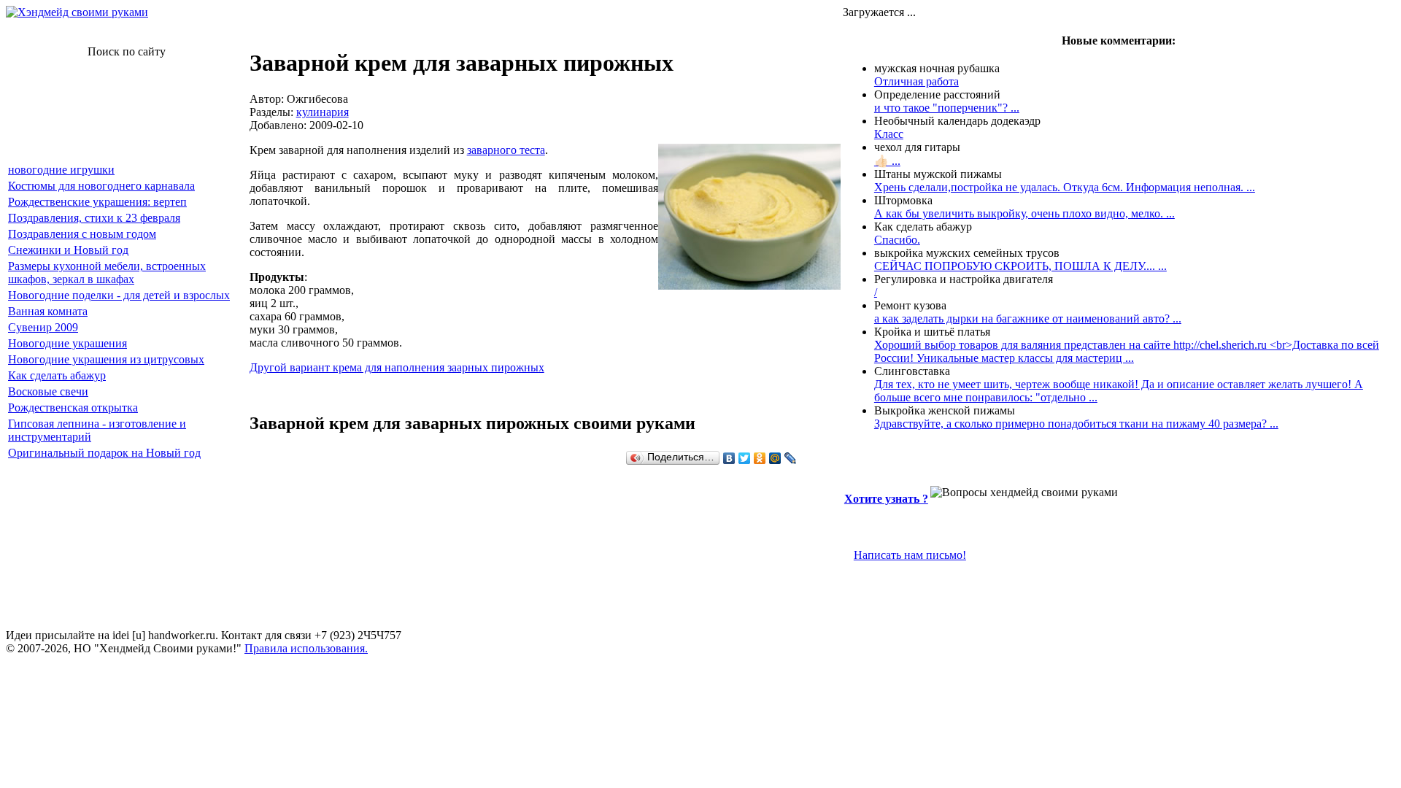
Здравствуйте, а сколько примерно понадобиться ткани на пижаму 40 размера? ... (1076, 423)
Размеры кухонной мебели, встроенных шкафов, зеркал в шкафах (107, 272)
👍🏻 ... (887, 161)
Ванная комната (48, 311)
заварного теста (506, 150)
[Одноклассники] (760, 458)
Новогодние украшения (67, 343)
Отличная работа (916, 81)
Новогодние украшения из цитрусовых (106, 359)
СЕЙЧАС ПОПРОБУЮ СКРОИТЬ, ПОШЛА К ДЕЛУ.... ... (1020, 266)
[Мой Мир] (775, 458)
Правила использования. (306, 648)
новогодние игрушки (61, 169)
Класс (888, 134)
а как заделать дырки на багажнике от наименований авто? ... (1027, 318)
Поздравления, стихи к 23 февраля (94, 218)
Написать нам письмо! (910, 555)
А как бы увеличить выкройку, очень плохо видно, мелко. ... (1024, 213)
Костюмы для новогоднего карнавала (101, 185)
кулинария (322, 112)
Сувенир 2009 (43, 327)
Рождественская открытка (73, 407)
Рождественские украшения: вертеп (97, 202)
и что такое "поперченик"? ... (946, 107)
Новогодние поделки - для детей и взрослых (119, 295)
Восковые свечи (48, 391)
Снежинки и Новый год (68, 250)
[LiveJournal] (790, 458)
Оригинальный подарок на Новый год (104, 453)
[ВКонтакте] (729, 458)
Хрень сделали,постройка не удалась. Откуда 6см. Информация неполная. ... (1064, 187)
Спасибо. (897, 239)
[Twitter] (744, 458)
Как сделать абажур (57, 375)
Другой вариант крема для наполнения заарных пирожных (397, 367)
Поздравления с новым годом (82, 234)
